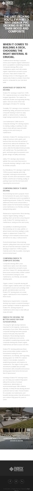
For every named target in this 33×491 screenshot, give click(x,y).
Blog (16, 12)
